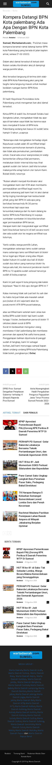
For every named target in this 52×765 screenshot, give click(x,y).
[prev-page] (4, 533)
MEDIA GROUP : (26, 664)
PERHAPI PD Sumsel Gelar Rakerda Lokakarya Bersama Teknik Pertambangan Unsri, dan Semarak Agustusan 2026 (34, 448)
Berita (15, 10)
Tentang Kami (19, 753)
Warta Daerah (15, 670)
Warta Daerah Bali (25, 700)
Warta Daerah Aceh (32, 670)
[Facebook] (6, 371)
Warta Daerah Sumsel (18, 685)
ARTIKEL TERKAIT (12, 412)
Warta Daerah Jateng (26, 694)
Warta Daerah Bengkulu (29, 682)
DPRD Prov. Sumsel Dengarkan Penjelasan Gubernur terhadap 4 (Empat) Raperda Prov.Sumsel (13, 394)
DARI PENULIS (30, 412)
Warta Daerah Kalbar (25, 706)
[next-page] (9, 533)
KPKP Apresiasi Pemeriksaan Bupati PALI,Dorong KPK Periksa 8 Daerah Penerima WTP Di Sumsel (33, 428)
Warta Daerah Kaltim (26, 712)
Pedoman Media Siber (36, 753)
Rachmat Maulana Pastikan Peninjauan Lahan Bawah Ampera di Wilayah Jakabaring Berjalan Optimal (34, 519)
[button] (5, 4)
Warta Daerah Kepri (25, 676)
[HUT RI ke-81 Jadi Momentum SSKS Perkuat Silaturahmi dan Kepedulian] (10, 465)
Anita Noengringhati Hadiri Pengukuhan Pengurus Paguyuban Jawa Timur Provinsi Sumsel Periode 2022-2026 (38, 396)
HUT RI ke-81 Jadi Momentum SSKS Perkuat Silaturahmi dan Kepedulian (34, 465)
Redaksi (12, 37)
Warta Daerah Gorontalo (22, 724)
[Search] (48, 4)
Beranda (6, 10)
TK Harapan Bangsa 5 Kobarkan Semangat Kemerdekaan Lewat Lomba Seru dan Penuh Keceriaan (31, 499)
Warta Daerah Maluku (26, 730)
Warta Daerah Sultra (26, 718)
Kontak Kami (26, 756)
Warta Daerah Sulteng (33, 721)
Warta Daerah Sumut (18, 673)
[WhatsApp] (26, 371)
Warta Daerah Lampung (25, 688)
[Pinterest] (19, 371)
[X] (12, 371)
